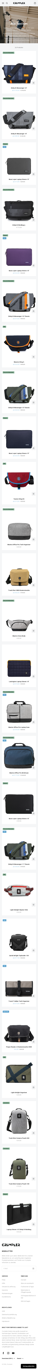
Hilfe (3, 1283)
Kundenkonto (6, 1297)
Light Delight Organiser (19, 1092)
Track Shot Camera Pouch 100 (19, 1184)
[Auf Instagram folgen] (8, 1353)
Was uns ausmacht (27, 1283)
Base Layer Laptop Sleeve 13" (19, 179)
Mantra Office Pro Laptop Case (19, 727)
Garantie (5, 1290)
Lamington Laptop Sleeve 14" (19, 681)
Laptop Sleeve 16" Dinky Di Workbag (19, 1229)
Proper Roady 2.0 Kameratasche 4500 (19, 1047)
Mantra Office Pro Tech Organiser (19, 544)
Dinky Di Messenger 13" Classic (19, 407)
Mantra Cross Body (19, 636)
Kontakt (23, 1280)
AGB (3, 1311)
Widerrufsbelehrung (8, 1318)
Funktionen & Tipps (27, 1286)
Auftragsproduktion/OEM (28, 1297)
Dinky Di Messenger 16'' (19, 88)
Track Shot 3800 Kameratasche (19, 590)
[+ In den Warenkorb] (33, 83)
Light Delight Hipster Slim (19, 910)
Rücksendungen (7, 1293)
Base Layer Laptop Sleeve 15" (19, 453)
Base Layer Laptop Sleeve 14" (19, 270)
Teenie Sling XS (19, 499)
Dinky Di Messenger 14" (19, 133)
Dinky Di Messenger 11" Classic (19, 864)
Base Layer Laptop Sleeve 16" (19, 818)
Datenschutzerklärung (9, 1314)
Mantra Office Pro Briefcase (19, 773)
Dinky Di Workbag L (19, 225)
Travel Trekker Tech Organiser (19, 1001)
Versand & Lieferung (8, 1286)
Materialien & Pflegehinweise (26, 1291)
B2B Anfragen (25, 1301)
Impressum (5, 1321)
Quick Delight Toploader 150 (19, 955)
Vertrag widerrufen (28, 1366)
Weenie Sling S (19, 362)
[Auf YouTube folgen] (13, 1353)
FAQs (3, 1280)
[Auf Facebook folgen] (3, 1353)
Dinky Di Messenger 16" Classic (19, 316)
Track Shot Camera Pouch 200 (19, 1138)
